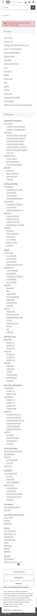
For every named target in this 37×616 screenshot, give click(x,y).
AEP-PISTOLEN (11, 262)
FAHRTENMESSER (10, 534)
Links (5, 67)
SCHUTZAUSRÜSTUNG (13, 497)
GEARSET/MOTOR (12, 323)
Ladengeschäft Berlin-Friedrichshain (16, 45)
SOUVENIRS (8, 524)
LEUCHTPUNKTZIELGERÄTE (13, 451)
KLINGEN (7, 549)
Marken (6, 75)
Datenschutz (8, 79)
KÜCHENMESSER (9, 540)
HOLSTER (9, 476)
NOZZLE (9, 320)
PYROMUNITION (9, 156)
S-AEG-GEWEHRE (12, 270)
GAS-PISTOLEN (11, 259)
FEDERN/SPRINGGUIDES (14, 317)
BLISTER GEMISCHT (12, 162)
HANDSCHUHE (11, 491)
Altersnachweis (9, 56)
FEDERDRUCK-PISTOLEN (14, 190)
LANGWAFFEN (8, 201)
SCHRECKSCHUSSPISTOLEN (15, 126)
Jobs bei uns (8, 71)
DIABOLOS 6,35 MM (13, 222)
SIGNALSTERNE (11, 159)
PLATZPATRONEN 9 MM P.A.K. (16, 135)
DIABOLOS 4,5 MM (12, 216)
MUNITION (7, 132)
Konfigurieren (19, 577)
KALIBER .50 (10, 345)
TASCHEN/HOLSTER (10, 473)
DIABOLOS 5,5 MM (12, 219)
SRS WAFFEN (8, 124)
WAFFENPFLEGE (11, 176)
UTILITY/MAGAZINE (12, 482)
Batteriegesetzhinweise (12, 97)
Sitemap (7, 90)
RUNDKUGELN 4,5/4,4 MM (15, 225)
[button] (25, 2)
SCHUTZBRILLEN (11, 488)
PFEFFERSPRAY (9, 559)
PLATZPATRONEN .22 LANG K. (16, 147)
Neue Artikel (8, 38)
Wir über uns (8, 41)
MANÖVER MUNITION (13, 429)
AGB (5, 82)
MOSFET (9, 326)
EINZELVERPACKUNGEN (14, 165)
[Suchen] (33, 7)
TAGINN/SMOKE (11, 375)
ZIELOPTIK (7, 457)
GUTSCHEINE (8, 518)
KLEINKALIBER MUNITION (15, 420)
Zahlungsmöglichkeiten (12, 52)
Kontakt (6, 86)
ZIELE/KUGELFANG (12, 234)
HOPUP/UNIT (10, 311)
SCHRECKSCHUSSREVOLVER (15, 129)
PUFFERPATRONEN (12, 438)
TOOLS (6, 543)
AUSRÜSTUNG (8, 485)
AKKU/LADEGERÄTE (13, 297)
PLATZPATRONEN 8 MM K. (15, 141)
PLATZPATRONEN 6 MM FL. (15, 144)
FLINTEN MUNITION (13, 426)
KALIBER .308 (10, 406)
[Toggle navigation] (3, 1)
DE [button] (19, 2)
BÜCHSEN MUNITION (13, 423)
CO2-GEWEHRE (11, 207)
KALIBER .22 (10, 391)
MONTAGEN (8, 466)
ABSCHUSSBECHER (12, 173)
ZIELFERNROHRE (12, 460)
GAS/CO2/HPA (11, 294)
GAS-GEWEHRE (11, 282)
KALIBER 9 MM (11, 394)
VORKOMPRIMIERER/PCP (14, 198)
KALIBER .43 (10, 348)
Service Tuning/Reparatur (13, 49)
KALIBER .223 (10, 403)
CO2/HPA (9, 372)
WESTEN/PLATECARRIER (14, 494)
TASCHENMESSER (10, 531)
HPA (7, 329)
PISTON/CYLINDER (12, 314)
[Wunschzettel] (29, 2)
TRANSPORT (10, 479)
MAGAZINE (10, 170)
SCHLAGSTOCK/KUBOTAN (12, 562)
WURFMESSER (8, 537)
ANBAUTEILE (10, 237)
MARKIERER (8, 340)
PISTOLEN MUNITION (13, 414)
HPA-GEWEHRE (11, 279)
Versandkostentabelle (11, 64)
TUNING (6, 309)
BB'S (7, 291)
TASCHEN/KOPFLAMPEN (12, 507)
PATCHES (7, 521)
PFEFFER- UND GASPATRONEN (16, 150)
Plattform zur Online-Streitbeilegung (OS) (18, 105)
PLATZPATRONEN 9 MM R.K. (16, 138)
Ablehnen (19, 583)
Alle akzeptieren (19, 572)
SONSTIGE (9, 153)
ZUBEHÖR (7, 168)
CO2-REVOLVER (11, 196)
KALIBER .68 (10, 342)
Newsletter (7, 60)
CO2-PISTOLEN (11, 193)
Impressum (8, 94)
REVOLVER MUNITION (13, 417)
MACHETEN (8, 546)
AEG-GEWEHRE (11, 273)
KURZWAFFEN (8, 187)
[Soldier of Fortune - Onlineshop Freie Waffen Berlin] (11, 2)
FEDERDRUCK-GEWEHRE (14, 204)
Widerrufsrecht (9, 101)
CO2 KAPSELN (11, 240)
